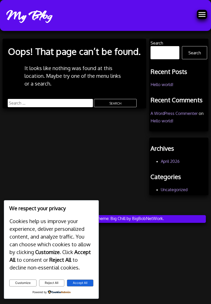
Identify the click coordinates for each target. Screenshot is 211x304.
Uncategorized (174, 189)
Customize (23, 283)
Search (157, 43)
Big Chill (118, 218)
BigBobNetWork (147, 218)
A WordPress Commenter (174, 113)
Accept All (80, 283)
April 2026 (170, 161)
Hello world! (162, 84)
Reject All (51, 283)
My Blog (28, 15)
